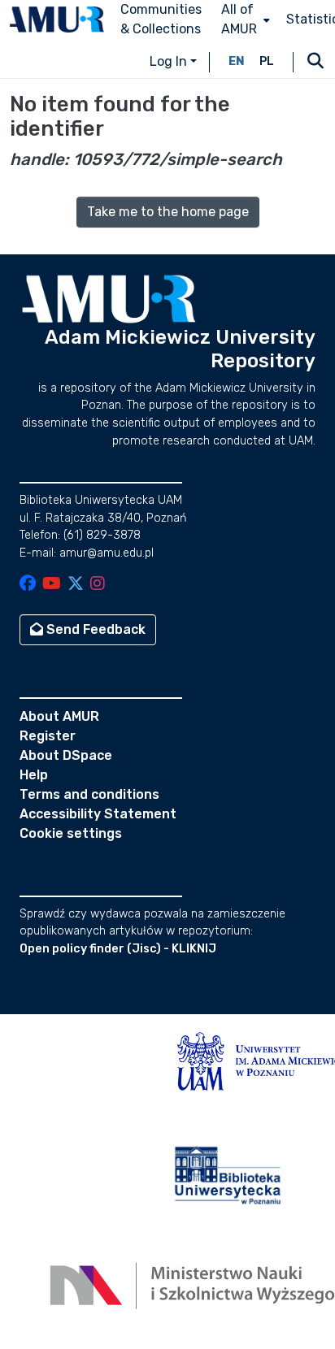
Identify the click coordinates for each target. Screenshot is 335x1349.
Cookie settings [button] (71, 833)
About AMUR (59, 716)
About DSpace (66, 755)
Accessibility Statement (98, 814)
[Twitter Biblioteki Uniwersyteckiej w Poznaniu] (75, 584)
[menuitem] (244, 19)
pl (266, 61)
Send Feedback (94, 629)
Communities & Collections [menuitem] (161, 19)
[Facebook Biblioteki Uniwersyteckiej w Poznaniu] (28, 584)
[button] (57, 20)
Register (48, 736)
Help (34, 775)
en (236, 61)
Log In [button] (170, 61)
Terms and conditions (89, 794)
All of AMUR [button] (239, 19)
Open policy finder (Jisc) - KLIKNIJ (118, 949)
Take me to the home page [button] (168, 211)
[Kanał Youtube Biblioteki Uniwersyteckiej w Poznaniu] (51, 584)
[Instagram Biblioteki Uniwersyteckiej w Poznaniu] (97, 584)
